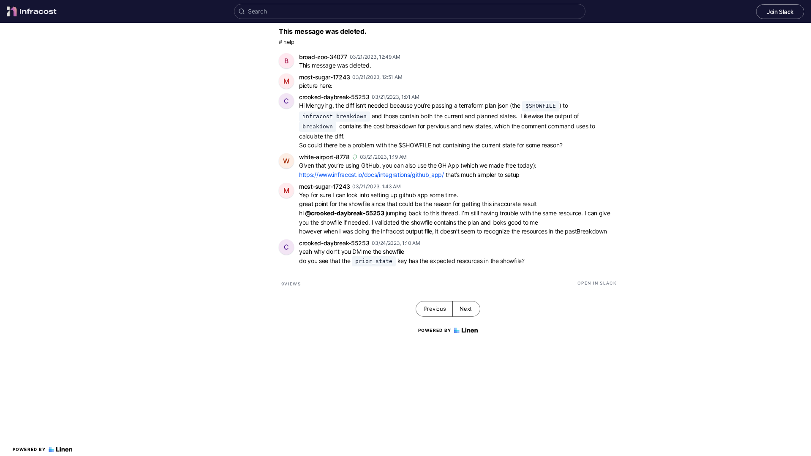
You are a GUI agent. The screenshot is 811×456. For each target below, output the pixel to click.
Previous (435, 308)
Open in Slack (597, 282)
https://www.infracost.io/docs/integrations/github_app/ (371, 174)
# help (286, 42)
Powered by (29, 449)
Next (466, 308)
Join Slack (780, 11)
